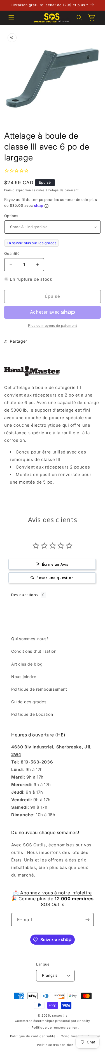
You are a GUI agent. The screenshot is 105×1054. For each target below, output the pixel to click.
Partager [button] (18, 341)
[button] (11, 17)
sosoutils (59, 1015)
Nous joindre (23, 676)
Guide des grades (28, 701)
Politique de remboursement (39, 689)
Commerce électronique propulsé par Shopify (52, 1021)
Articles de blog (27, 664)
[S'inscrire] (87, 919)
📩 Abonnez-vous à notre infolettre (52, 892)
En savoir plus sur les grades (31, 243)
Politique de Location (32, 714)
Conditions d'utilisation (33, 651)
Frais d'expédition (17, 190)
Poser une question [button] (55, 577)
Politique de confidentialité (32, 1036)
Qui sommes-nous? (30, 638)
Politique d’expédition (55, 1045)
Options (11, 215)
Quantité (12, 253)
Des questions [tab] (24, 594)
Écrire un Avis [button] (55, 564)
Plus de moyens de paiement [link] (52, 325)
